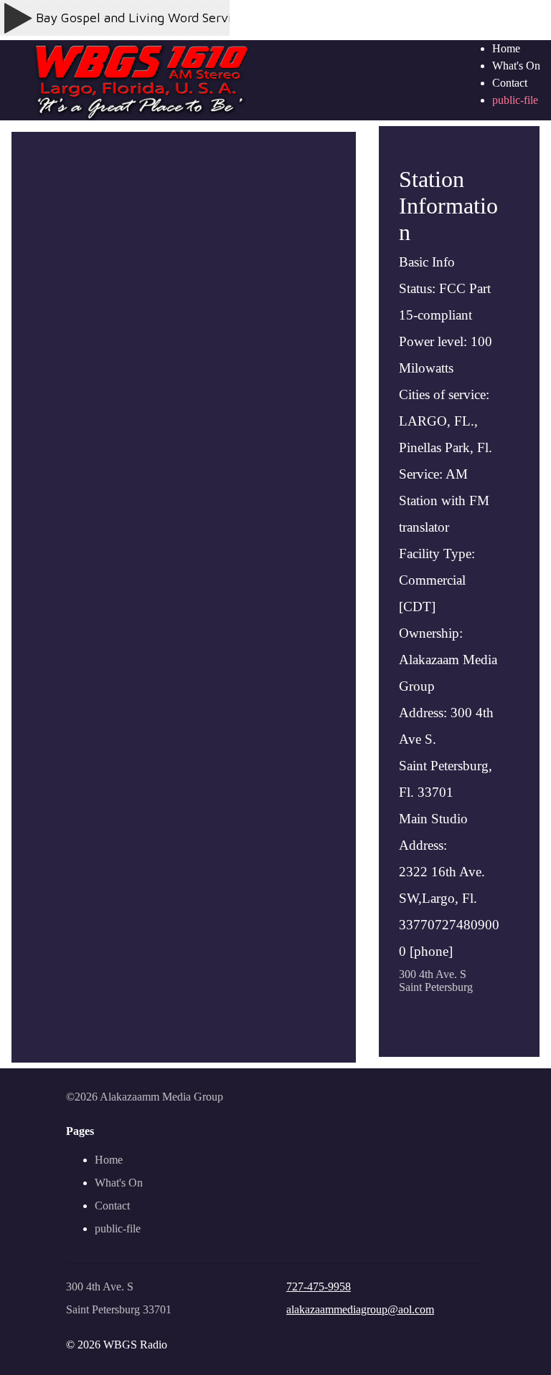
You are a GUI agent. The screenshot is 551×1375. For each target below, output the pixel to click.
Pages (80, 1131)
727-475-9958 (318, 1286)
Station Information (449, 562)
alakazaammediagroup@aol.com (360, 1309)
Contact (509, 83)
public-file (515, 100)
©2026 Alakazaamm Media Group (144, 1097)
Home (506, 48)
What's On (516, 65)
